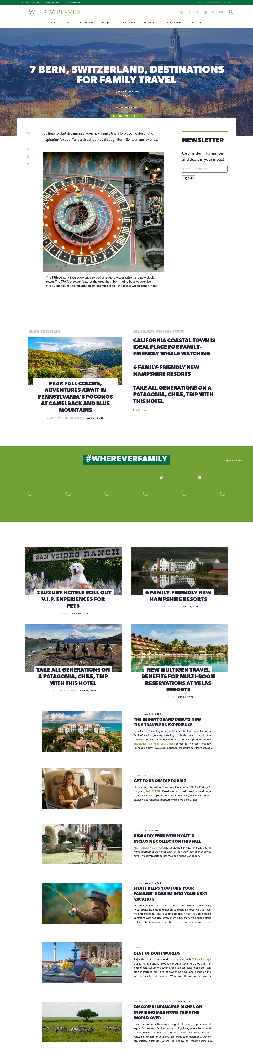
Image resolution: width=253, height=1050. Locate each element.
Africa (54, 22)
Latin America (127, 22)
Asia (68, 22)
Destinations (121, 116)
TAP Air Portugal (201, 959)
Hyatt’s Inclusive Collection (150, 847)
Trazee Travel (51, 3)
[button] (53, 211)
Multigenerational (64, 691)
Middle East (151, 22)
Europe (106, 22)
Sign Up (188, 178)
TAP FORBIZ (153, 791)
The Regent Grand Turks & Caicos (155, 744)
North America (174, 22)
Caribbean (86, 22)
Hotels (64, 614)
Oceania (197, 22)
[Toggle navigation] (23, 12)
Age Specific (141, 1002)
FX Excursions (72, 3)
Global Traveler (30, 3)
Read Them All (141, 410)
